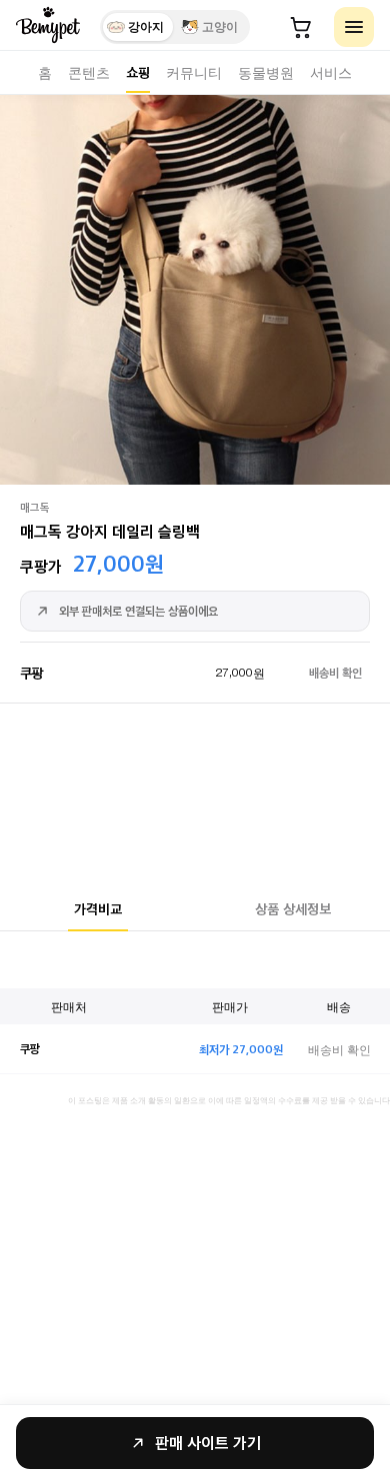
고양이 (220, 27)
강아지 (146, 27)
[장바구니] (301, 27)
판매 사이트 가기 (208, 1442)
